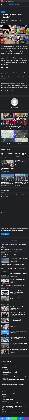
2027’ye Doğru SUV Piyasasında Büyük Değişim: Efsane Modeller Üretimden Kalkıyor (13, 286)
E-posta (3, 217)
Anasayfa (4, 9)
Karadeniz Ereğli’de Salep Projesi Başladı (7, 169)
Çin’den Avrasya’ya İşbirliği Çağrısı (18, 331)
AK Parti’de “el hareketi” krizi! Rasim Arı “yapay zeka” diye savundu (18, 313)
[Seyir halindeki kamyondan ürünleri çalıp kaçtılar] (5, 275)
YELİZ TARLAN (6, 20)
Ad (2, 212)
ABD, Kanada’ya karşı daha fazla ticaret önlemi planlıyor (7, 155)
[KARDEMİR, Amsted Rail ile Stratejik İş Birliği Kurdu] (21, 177)
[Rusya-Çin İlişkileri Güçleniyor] (5, 327)
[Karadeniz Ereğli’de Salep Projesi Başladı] (7, 163)
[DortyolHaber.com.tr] (14, 4)
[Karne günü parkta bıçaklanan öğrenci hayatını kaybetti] (5, 320)
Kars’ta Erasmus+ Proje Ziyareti (9, 303)
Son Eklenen (15, 240)
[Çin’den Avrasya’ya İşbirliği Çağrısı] (5, 333)
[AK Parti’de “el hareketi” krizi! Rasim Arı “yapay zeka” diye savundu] (5, 314)
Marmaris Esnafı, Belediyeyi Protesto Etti (7, 183)
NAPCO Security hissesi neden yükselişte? (20, 154)
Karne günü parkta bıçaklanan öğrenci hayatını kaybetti (17, 319)
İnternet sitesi (4, 223)
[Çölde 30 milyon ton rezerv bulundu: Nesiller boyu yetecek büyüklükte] (5, 260)
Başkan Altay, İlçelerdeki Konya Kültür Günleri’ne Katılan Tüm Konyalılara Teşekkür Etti (13, 250)
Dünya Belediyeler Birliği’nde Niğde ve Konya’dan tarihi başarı (18, 350)
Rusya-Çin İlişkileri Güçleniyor (17, 325)
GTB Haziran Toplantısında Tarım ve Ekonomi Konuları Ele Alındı (21, 162)
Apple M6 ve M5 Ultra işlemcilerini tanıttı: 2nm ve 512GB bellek (18, 291)
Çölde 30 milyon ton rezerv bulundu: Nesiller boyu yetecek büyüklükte (19, 259)
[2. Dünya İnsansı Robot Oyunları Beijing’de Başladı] (5, 339)
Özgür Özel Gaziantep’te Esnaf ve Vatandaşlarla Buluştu (18, 307)
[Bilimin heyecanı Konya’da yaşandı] (5, 345)
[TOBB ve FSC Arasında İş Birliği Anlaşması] (5, 281)
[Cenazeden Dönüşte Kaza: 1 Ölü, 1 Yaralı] (5, 298)
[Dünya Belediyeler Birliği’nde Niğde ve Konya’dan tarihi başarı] (5, 351)
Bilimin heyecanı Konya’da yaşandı (18, 343)
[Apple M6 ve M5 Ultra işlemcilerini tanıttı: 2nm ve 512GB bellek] (5, 292)
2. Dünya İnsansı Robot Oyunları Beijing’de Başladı (17, 338)
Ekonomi (9, 9)
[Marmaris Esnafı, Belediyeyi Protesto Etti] (7, 177)
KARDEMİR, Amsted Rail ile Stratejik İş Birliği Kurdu (21, 183)
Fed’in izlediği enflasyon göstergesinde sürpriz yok (14, 1)
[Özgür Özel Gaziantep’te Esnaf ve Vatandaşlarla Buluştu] (5, 308)
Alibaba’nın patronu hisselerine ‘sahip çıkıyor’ (12, 77)
